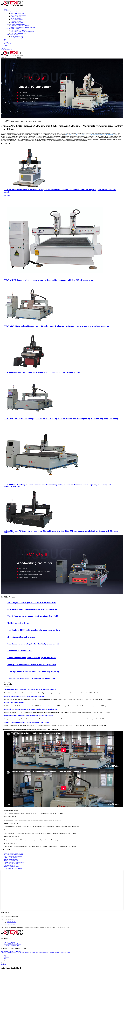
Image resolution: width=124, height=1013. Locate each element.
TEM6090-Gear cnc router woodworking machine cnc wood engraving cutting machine (42, 372)
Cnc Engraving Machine (52, 952)
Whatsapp (6, 957)
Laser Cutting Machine (17, 36)
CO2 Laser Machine (12, 34)
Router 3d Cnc (70, 134)
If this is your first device (18, 623)
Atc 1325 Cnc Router (10, 865)
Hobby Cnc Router (16, 18)
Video (5, 39)
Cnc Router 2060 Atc (99, 134)
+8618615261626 (11, 922)
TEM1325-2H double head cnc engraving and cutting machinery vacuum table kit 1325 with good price (48, 280)
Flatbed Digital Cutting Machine (16, 24)
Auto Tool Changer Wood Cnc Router (14, 862)
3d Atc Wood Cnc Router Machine (13, 854)
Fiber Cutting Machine (13, 28)
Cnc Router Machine (13, 12)
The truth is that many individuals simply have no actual (31, 658)
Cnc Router (32, 952)
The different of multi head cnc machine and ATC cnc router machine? (28, 716)
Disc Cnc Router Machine (11, 859)
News (5, 40)
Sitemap (11, 951)
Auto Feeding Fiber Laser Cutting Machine (22, 31)
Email (5, 955)
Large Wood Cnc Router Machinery (13, 868)
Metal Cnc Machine (16, 21)
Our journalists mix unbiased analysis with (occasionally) (32, 609)
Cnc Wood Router (15, 16)
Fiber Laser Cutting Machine (18, 30)
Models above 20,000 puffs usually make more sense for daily (33, 630)
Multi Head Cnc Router (17, 22)
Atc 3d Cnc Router (110, 134)
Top (5, 960)
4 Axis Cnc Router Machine (11, 866)
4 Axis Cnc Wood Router (11, 860)
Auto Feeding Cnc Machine (18, 15)
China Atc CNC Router (10, 857)
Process (6, 42)
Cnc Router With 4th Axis (11, 863)
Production (7, 10)
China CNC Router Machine (8, 952)
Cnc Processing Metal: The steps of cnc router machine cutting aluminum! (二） (31, 689)
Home (5, 9)
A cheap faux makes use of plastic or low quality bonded (31, 664)
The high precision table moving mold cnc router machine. (24, 696)
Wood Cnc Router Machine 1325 (13, 856)
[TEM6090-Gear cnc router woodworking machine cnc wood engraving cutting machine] (29, 370)
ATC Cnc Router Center (17, 13)
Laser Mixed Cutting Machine (19, 37)
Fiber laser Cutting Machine (11, 945)
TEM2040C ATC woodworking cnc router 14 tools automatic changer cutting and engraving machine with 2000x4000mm (56, 326)
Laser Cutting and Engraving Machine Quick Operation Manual (26, 722)
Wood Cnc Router (41, 952)
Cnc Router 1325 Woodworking (83, 134)
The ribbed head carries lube (19, 651)
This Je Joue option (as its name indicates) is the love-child (32, 616)
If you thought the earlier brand (21, 637)
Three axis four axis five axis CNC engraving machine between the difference (30, 709)
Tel (5, 958)
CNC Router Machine (23, 952)
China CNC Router (65, 952)
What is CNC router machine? (14, 702)
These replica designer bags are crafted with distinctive (31, 678)
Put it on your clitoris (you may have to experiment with (31, 602)
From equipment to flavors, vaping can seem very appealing (33, 671)
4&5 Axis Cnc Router (16, 19)
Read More (7, 195)
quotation (3, 964)
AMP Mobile (17, 951)
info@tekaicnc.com (9, 924)
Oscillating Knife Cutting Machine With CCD (23, 27)
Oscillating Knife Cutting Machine (20, 25)
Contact (6, 45)
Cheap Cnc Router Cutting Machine (13, 853)
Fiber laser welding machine (18, 33)
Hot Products (4, 951)
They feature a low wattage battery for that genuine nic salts (33, 644)
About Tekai (7, 44)
